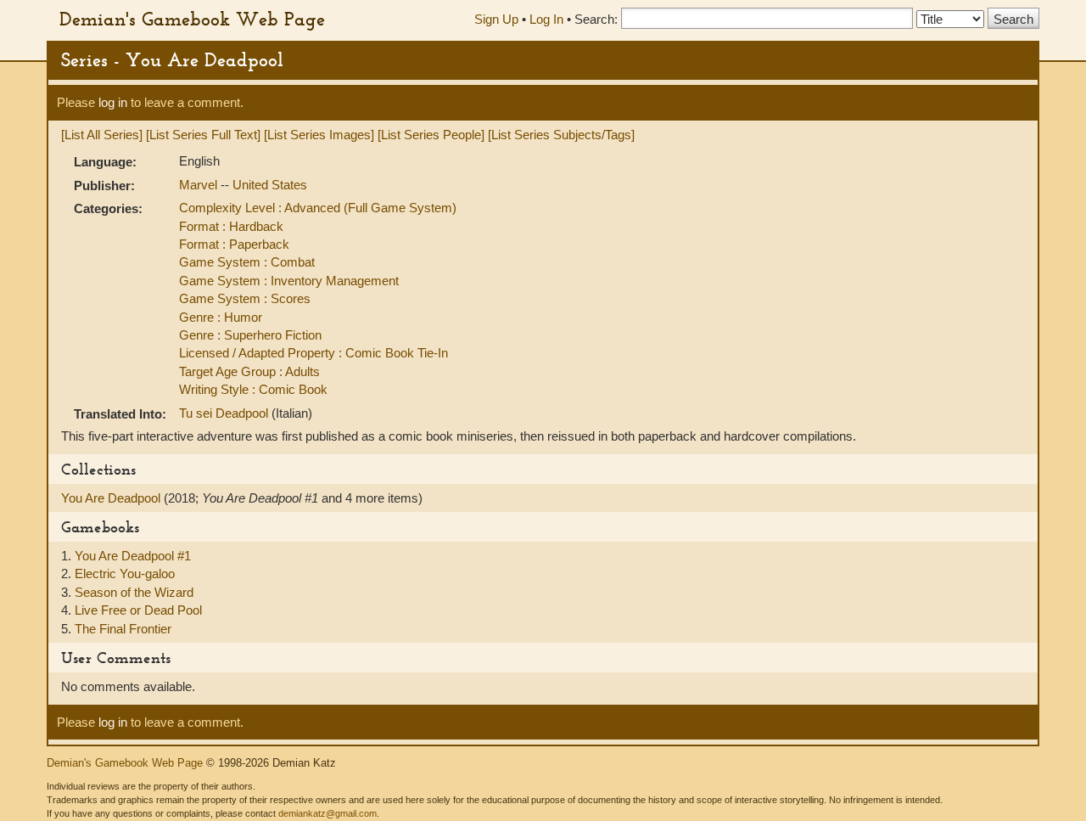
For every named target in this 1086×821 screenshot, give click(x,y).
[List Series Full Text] (203, 134)
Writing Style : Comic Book (253, 389)
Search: (596, 19)
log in (112, 102)
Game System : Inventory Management (289, 280)
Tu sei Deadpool (225, 413)
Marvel (200, 184)
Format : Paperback (234, 244)
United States (269, 184)
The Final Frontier (123, 628)
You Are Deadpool (112, 498)
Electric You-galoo (125, 573)
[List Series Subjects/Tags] (561, 134)
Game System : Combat (247, 262)
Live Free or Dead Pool (138, 610)
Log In (546, 19)
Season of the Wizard (134, 592)
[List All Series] (102, 134)
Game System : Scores (245, 298)
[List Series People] (431, 134)
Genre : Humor (220, 317)
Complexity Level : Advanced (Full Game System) (317, 207)
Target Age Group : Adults (249, 371)
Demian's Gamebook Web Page (192, 19)
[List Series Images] (319, 134)
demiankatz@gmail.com (327, 813)
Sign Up (496, 19)
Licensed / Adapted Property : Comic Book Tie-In (313, 353)
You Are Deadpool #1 (133, 555)
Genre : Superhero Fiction (250, 335)
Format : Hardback (231, 226)
